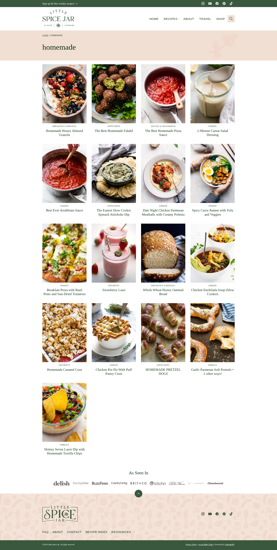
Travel (205, 19)
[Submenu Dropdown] (179, 19)
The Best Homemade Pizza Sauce (163, 133)
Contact (74, 532)
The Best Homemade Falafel (114, 131)
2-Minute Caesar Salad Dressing (212, 133)
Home (154, 19)
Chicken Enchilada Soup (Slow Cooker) (212, 292)
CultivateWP (229, 544)
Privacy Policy (191, 544)
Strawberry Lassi (113, 290)
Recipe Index (97, 532)
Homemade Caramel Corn (64, 370)
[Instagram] (202, 3)
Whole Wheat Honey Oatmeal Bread (163, 292)
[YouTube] (210, 3)
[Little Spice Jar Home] (58, 19)
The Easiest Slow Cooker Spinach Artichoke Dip (114, 212)
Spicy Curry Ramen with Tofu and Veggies (212, 212)
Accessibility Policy (206, 544)
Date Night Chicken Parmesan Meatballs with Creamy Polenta (163, 212)
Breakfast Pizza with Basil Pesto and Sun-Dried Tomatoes (64, 292)
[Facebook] (217, 3)
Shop (220, 19)
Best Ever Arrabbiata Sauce (64, 210)
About (188, 19)
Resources (121, 532)
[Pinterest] (224, 3)
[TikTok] (231, 3)
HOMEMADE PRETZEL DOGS (163, 372)
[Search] (231, 18)
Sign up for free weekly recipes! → (60, 3)
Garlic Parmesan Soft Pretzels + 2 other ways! (212, 372)
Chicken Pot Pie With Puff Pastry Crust (114, 372)
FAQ (45, 532)
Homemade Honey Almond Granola (64, 133)
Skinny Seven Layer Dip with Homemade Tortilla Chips (64, 451)
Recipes (170, 19)
